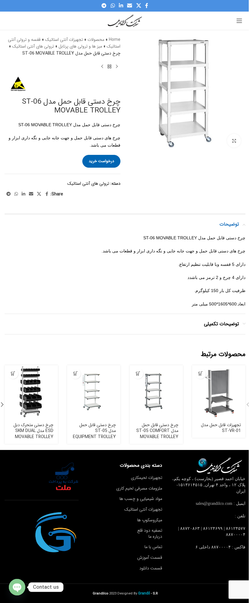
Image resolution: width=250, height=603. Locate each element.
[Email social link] (129, 6)
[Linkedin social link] (121, 6)
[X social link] (138, 6)
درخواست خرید (101, 161)
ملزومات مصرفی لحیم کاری (139, 488)
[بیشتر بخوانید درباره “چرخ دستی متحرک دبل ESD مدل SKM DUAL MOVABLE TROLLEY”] (13, 373)
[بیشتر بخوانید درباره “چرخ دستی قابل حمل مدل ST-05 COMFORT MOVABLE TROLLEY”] (138, 373)
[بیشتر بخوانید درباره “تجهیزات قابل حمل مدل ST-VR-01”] (200, 373)
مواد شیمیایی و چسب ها (141, 498)
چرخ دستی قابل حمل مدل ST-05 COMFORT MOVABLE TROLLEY (157, 431)
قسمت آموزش (149, 557)
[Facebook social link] (146, 6)
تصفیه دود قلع (149, 530)
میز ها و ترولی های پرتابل (80, 46)
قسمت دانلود (150, 568)
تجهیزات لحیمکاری (146, 477)
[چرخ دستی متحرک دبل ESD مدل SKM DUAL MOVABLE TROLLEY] (31, 392)
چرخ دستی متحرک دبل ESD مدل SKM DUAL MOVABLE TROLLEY (33, 431)
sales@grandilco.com (214, 503)
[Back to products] (109, 66)
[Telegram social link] (104, 6)
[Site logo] (125, 20)
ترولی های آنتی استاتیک (33, 46)
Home (114, 39)
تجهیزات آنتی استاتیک (64, 39)
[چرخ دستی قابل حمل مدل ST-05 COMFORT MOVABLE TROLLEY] (156, 392)
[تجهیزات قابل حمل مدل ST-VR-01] (218, 392)
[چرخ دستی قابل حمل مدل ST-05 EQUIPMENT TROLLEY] (93, 392)
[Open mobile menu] (239, 21)
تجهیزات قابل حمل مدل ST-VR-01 (221, 428)
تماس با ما (153, 547)
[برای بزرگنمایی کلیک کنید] (234, 141)
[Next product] (102, 66)
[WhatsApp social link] (113, 6)
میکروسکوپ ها (149, 520)
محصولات (96, 39)
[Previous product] (116, 66)
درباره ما (155, 536)
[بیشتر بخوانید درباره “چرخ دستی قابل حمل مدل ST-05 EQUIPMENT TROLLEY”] (75, 373)
